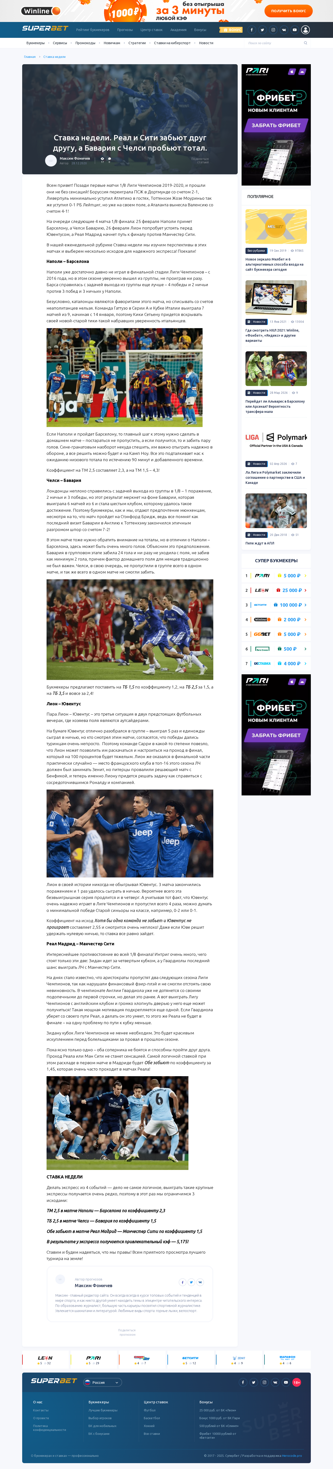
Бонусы (200, 30)
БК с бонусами (98, 1433)
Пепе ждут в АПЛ (259, 543)
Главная (30, 56)
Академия (178, 30)
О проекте (41, 1418)
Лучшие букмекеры (103, 1410)
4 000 (292, 663)
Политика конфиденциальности (49, 1427)
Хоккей (149, 1425)
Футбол (150, 1410)
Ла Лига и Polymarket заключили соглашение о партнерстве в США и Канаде (275, 477)
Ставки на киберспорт (172, 43)
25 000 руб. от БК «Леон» (217, 1410)
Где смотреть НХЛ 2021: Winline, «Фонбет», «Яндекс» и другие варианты (272, 335)
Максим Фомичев (75, 158)
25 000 (292, 590)
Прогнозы (125, 30)
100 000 (291, 605)
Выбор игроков (100, 1418)
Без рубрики (256, 250)
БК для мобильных (102, 1425)
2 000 (292, 619)
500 (290, 648)
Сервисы (60, 43)
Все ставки (152, 1433)
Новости (206, 43)
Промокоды (85, 43)
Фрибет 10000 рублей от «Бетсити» (217, 1435)
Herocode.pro (292, 1455)
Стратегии (137, 43)
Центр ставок (152, 30)
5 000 (292, 575)
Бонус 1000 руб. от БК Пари (219, 1418)
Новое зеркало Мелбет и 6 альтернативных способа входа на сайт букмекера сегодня (274, 264)
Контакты (41, 1410)
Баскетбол (152, 1418)
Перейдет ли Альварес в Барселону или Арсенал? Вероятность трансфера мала (275, 406)
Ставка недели (54, 56)
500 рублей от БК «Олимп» (218, 1425)
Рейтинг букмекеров (92, 30)
